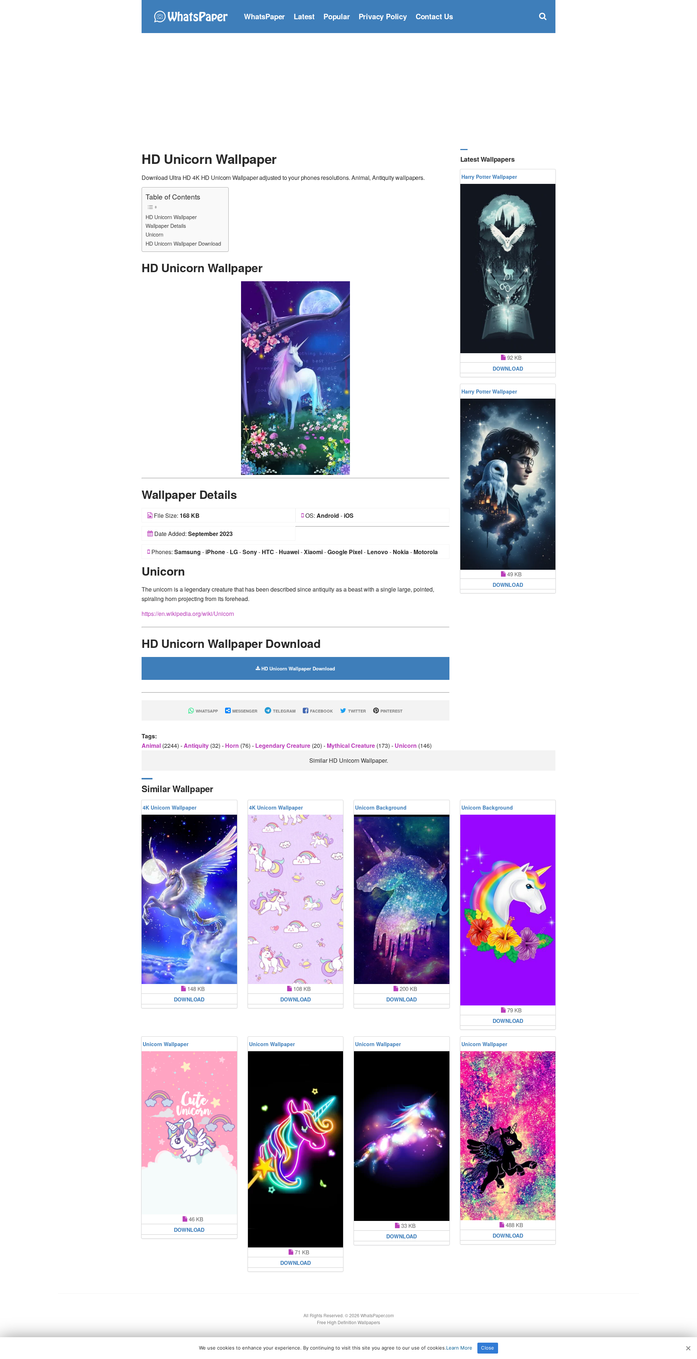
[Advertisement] (348, 91)
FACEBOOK (321, 711)
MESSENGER (244, 711)
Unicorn (154, 234)
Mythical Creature (351, 745)
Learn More (459, 1348)
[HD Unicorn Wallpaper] (295, 377)
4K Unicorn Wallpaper (169, 807)
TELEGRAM (283, 711)
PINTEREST (391, 711)
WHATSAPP (206, 711)
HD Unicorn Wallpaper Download (183, 243)
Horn (232, 745)
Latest (304, 16)
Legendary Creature (283, 745)
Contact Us (434, 16)
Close (487, 1348)
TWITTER (356, 711)
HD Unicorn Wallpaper (171, 217)
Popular (336, 16)
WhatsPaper (264, 16)
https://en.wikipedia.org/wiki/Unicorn (188, 613)
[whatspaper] (191, 15)
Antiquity (197, 745)
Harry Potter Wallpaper (489, 176)
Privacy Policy (383, 16)
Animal (152, 745)
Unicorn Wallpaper (165, 1044)
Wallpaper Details (166, 225)
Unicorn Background (381, 807)
